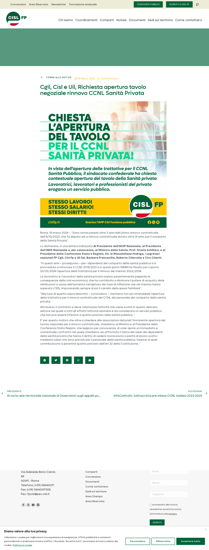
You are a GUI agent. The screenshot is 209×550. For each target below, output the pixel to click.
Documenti (92, 481)
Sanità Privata (109, 78)
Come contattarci (96, 486)
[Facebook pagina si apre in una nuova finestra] (23, 505)
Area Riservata (94, 501)
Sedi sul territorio (96, 491)
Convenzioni (93, 476)
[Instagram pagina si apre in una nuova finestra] (38, 505)
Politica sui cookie (22, 545)
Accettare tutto (190, 541)
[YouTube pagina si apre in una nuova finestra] (33, 505)
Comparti (91, 472)
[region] (104, 538)
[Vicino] (206, 529)
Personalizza (137, 541)
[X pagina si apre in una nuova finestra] (28, 505)
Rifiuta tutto (163, 541)
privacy (173, 513)
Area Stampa (93, 496)
